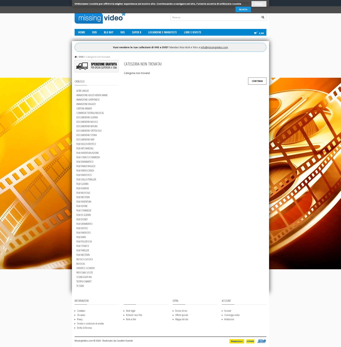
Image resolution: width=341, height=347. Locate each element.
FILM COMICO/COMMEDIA (88, 157)
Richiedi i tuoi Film (134, 315)
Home (81, 32)
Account (227, 310)
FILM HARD (81, 237)
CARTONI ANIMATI (84, 108)
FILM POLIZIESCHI (84, 241)
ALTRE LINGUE (82, 90)
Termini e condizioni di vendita (90, 323)
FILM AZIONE (82, 206)
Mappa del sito (181, 319)
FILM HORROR (82, 188)
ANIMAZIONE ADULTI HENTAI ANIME (92, 95)
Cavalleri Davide (125, 340)
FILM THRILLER (82, 250)
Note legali (130, 310)
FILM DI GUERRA (83, 215)
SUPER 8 (136, 32)
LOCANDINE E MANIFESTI (162, 32)
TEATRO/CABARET (83, 281)
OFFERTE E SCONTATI (85, 268)
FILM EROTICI (82, 228)
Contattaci (81, 310)
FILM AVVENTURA (83, 201)
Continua (257, 81)
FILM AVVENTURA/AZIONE (87, 153)
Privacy (259, 3)
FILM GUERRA (82, 184)
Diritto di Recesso (84, 327)
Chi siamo (81, 315)
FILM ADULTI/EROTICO (86, 144)
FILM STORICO (82, 246)
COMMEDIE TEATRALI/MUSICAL (90, 113)
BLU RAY (108, 32)
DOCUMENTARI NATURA (87, 126)
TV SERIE (80, 286)
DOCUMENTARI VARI (85, 139)
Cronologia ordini (232, 315)
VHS (122, 32)
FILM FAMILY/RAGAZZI (85, 166)
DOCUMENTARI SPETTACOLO (89, 130)
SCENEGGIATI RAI (84, 277)
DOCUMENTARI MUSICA (87, 121)
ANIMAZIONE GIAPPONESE (88, 99)
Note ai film (131, 319)
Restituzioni (229, 319)
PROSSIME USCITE (84, 272)
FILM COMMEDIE (83, 210)
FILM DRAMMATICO (84, 161)
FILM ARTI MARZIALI (84, 148)
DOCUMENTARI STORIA (86, 135)
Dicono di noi (181, 310)
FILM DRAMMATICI (84, 223)
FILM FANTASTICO (84, 175)
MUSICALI (80, 263)
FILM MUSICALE (83, 192)
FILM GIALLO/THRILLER (86, 179)
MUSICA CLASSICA (84, 259)
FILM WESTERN (83, 197)
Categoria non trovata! (98, 56)
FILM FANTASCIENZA (85, 170)
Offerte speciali (181, 315)
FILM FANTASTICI (83, 232)
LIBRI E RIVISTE (192, 32)
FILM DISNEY (82, 219)
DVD (94, 32)
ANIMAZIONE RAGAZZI (86, 104)
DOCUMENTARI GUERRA (87, 117)
